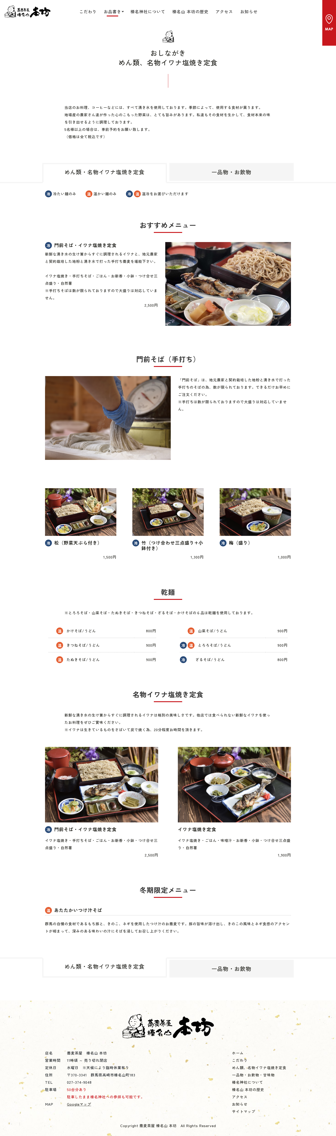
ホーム (238, 1053)
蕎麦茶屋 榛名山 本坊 (28, 11)
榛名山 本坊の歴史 (190, 11)
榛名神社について (148, 11)
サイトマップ (243, 1111)
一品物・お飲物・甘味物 (253, 1075)
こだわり (88, 11)
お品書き (112, 11)
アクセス (224, 11)
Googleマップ (79, 1104)
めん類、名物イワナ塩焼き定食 (259, 1067)
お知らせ (249, 11)
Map (329, 23)
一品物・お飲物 (231, 172)
